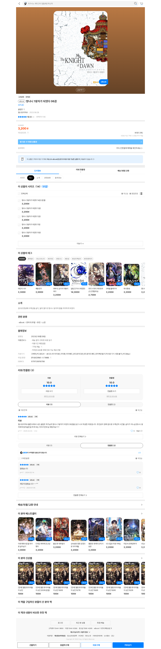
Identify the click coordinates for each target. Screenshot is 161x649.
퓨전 (38, 322)
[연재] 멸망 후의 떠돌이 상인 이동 (26, 578)
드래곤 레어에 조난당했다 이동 (43, 534)
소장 (44, 322)
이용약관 (50, 636)
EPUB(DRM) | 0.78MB (40, 357)
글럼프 (20, 109)
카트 (142, 3)
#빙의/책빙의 (76, 259)
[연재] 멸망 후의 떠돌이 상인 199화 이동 (114, 578)
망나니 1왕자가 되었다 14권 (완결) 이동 (83, 202)
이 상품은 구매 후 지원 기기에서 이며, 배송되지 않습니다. (60, 159)
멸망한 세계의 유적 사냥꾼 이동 (96, 534)
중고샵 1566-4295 (85, 628)
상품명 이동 (26, 280)
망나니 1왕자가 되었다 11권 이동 (83, 226)
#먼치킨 (50, 259)
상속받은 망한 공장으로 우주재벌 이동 (79, 535)
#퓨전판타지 (88, 259)
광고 (112, 636)
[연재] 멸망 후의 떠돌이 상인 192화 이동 (131, 578)
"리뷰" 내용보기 (80, 423)
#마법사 (30, 259)
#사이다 (22, 259)
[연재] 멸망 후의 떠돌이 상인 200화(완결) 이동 (43, 578)
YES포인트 (22, 133)
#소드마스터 (40, 259)
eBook (21, 322)
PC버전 (81, 636)
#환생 (67, 259)
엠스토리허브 (23, 112)
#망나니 (59, 259)
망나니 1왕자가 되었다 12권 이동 (83, 218)
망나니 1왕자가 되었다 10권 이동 (83, 234)
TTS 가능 (36, 347)
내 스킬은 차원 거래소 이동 (114, 534)
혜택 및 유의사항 (49, 396)
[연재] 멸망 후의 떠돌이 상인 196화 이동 (61, 578)
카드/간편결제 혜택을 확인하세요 (128, 148)
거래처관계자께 (97, 636)
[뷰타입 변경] (142, 193)
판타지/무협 (30, 322)
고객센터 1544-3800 (56, 628)
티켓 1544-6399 (71, 628)
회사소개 (88, 636)
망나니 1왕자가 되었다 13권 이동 (83, 210)
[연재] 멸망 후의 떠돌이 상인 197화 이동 (79, 578)
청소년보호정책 (72, 636)
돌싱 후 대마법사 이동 (61, 534)
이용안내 (21, 340)
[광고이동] (135, 3)
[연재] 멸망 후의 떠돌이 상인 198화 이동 (96, 578)
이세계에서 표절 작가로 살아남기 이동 (26, 534)
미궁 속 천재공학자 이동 (131, 535)
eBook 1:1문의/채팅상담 (102, 628)
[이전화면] (19, 3)
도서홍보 (107, 636)
